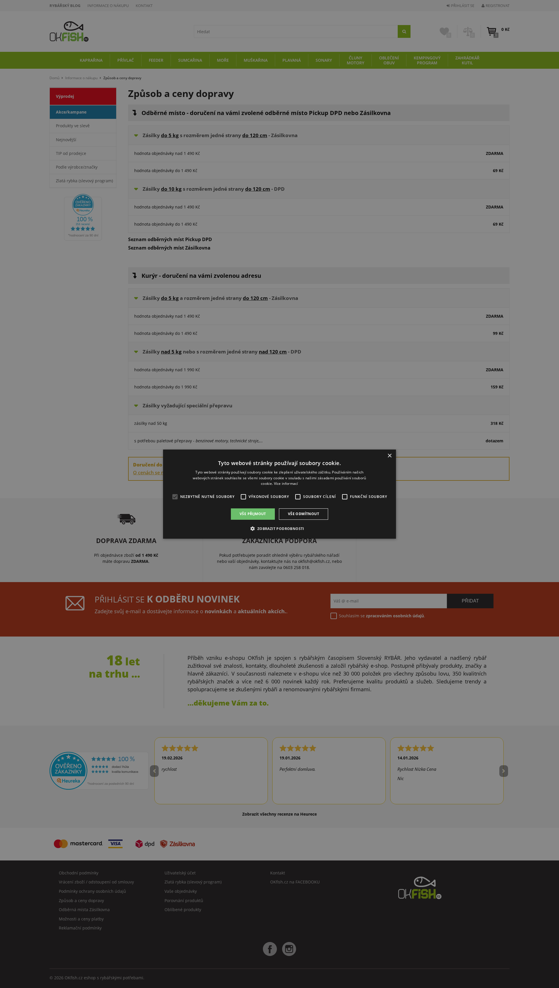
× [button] (389, 455)
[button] (279, 528)
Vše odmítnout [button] (303, 513)
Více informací (286, 483)
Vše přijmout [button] (253, 513)
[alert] (279, 494)
